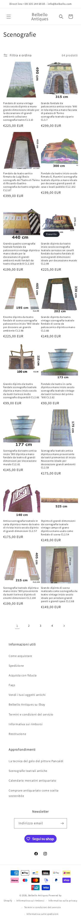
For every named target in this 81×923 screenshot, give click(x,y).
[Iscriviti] (62, 823)
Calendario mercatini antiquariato (32, 780)
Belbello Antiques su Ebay (27, 704)
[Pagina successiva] (64, 626)
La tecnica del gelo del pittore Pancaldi (36, 761)
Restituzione (17, 734)
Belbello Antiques (38, 895)
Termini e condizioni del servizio (31, 714)
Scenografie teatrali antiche (28, 771)
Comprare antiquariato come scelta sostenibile (34, 793)
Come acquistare (20, 656)
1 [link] (17, 626)
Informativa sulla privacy (62, 900)
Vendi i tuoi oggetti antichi (27, 695)
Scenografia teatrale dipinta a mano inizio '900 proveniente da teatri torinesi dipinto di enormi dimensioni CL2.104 (21, 592)
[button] (8, 16)
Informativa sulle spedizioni (43, 913)
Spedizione (16, 666)
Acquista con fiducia (23, 675)
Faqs (12, 685)
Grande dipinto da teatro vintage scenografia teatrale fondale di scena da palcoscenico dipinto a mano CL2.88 (58, 323)
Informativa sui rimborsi (25, 724)
